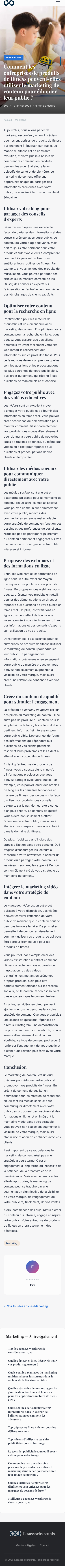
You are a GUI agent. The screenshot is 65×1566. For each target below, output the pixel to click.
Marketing (13, 57)
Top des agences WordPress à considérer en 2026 (26, 1350)
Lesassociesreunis (39, 1533)
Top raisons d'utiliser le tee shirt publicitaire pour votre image (28, 1441)
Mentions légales (26, 1545)
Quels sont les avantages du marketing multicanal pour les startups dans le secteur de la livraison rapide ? (32, 1376)
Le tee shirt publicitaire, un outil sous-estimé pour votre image (32, 1453)
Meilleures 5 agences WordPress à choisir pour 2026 (29, 1500)
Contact (44, 1545)
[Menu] (57, 3)
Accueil (8, 119)
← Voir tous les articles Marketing (26, 1306)
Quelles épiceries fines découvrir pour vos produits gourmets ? (32, 1362)
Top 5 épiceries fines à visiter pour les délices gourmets (32, 1429)
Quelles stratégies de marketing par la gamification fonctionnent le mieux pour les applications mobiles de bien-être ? (32, 1393)
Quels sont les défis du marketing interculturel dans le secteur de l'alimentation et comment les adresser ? (29, 1413)
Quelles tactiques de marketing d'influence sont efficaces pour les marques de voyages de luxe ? (29, 1486)
